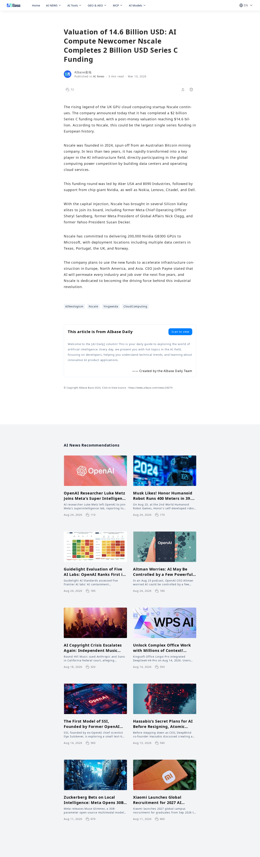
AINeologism (74, 306)
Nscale (93, 306)
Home (36, 5)
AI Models (135, 5)
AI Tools (72, 5)
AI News (99, 76)
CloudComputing (135, 306)
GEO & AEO (95, 5)
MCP (116, 5)
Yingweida (111, 306)
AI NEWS (51, 5)
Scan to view (180, 331)
